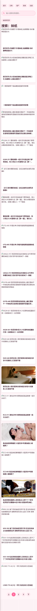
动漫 (31, 6)
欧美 (24, 6)
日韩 (11, 6)
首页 (4, 6)
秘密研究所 (6, 20)
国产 (17, 6)
